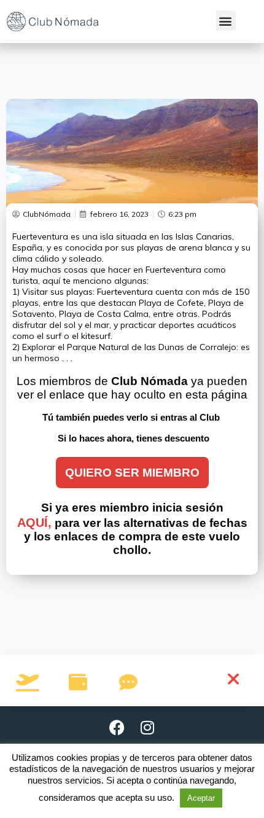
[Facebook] (116, 727)
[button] (225, 20)
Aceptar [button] (201, 798)
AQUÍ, (34, 522)
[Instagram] (147, 727)
